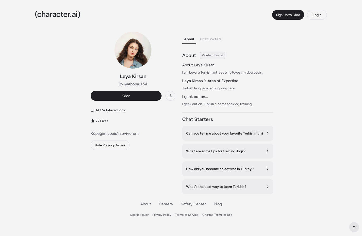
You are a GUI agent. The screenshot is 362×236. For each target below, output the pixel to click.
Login (317, 15)
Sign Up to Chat (288, 15)
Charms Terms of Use (217, 214)
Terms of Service (186, 214)
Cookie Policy (139, 214)
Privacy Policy (161, 214)
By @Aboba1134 (133, 84)
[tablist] (227, 38)
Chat (126, 96)
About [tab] (189, 39)
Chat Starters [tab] (210, 39)
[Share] (170, 96)
